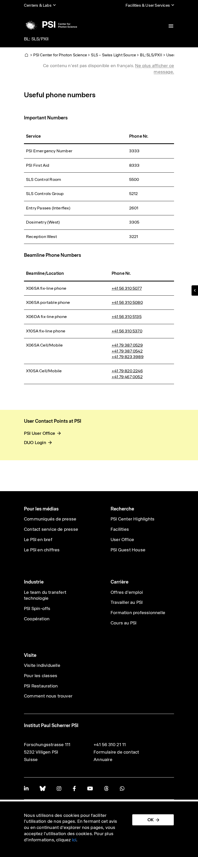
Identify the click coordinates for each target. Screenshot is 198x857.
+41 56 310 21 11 (110, 744)
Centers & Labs (38, 5)
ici (74, 839)
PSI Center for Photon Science (60, 55)
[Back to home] (50, 24)
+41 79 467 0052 (127, 376)
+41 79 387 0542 (127, 351)
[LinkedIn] (26, 788)
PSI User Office (39, 433)
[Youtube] (90, 788)
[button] (195, 290)
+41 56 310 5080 (127, 302)
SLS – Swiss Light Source (113, 55)
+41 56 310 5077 (127, 288)
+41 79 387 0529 (127, 345)
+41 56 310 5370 (127, 331)
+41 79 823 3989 (128, 356)
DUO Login (35, 442)
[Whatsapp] (122, 788)
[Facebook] (74, 788)
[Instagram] (59, 788)
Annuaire (103, 759)
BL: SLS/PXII (36, 38)
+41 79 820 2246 (127, 370)
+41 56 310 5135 (127, 316)
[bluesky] (42, 788)
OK (150, 819)
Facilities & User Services (148, 5)
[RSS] (106, 788)
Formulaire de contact (116, 752)
